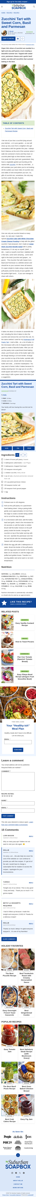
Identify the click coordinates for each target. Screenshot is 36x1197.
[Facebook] (16, 1173)
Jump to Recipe (8, 38)
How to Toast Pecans (24, 642)
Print (29, 448)
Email (7, 739)
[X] (20, 1173)
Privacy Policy (5, 1195)
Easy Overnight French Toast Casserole (9, 1012)
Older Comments (9, 939)
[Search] (34, 7)
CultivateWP (30, 1195)
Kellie (12, 31)
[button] (26, 32)
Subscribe (18, 749)
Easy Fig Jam (27, 1119)
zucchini (12, 164)
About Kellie (18, 1180)
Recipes (9, 12)
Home (3, 12)
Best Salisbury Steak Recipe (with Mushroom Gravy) (26, 1053)
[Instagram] (12, 1173)
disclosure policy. (30, 44)
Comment (6, 771)
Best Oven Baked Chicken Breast (26, 1088)
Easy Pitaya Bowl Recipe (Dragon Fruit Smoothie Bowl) (25, 676)
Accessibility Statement (15, 1195)
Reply (31, 836)
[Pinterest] (24, 1173)
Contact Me (18, 1184)
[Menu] (2, 7)
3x (25, 455)
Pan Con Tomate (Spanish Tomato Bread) (24, 659)
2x (21, 455)
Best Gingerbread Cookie (26, 1012)
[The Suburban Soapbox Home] (19, 6)
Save (6, 448)
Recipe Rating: (7, 794)
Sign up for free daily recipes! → (18, 2)
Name (4, 800)
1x (17, 455)
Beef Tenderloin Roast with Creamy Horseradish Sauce (26, 977)
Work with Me (18, 1187)
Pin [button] (18, 448)
